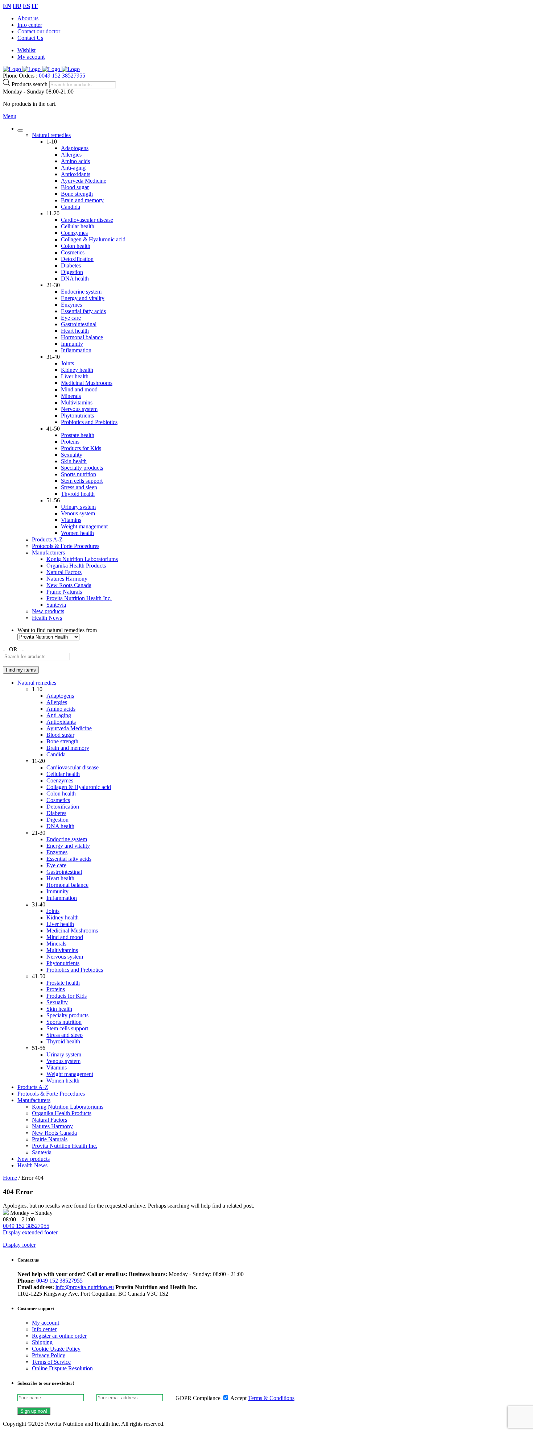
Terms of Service (51, 1362)
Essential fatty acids (83, 311)
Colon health (75, 246)
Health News (47, 618)
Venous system (78, 513)
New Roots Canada (68, 585)
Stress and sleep (79, 487)
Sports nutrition (78, 474)
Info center (29, 25)
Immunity (72, 344)
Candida (70, 207)
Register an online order (59, 1336)
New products (48, 611)
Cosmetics (72, 252)
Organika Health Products (76, 565)
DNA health (75, 278)
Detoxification (77, 259)
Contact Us (30, 38)
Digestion (72, 272)
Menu (9, 116)
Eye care (71, 318)
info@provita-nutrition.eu (84, 1287)
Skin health (74, 461)
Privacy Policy (48, 1355)
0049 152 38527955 (62, 75)
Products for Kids (81, 448)
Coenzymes (74, 233)
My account (31, 57)
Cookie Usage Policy (56, 1349)
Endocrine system (81, 291)
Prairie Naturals (64, 592)
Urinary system (78, 507)
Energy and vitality (82, 298)
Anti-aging (73, 168)
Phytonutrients (77, 415)
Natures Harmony (66, 579)
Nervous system (79, 409)
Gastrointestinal (78, 324)
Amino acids (75, 161)
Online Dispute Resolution (62, 1368)
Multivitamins (76, 402)
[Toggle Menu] (20, 130)
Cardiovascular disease (87, 220)
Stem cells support (82, 481)
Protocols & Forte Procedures (65, 546)
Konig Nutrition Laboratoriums (82, 559)
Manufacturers (48, 552)
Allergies (71, 154)
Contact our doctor (38, 31)
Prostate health (77, 435)
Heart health (75, 331)
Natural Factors (64, 572)
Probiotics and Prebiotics (89, 422)
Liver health (74, 376)
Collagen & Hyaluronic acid (93, 239)
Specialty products (82, 468)
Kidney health (77, 370)
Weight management (84, 526)
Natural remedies (51, 135)
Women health (77, 533)
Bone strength (77, 194)
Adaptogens (74, 148)
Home (10, 1178)
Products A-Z (47, 539)
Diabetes (71, 265)
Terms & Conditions (271, 1398)
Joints (67, 363)
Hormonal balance (82, 337)
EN (7, 6)
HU (17, 6)
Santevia (56, 605)
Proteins (70, 442)
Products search (30, 84)
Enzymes (71, 305)
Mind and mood (79, 389)
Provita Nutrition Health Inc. (79, 598)
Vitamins (71, 520)
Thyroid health (78, 494)
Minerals (71, 396)
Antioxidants (75, 174)
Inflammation (76, 350)
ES (26, 6)
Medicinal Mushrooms (86, 383)
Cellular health (77, 226)
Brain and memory (82, 200)
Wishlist (26, 50)
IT (35, 6)
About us (27, 18)
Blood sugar (75, 187)
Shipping (42, 1342)
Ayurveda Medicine (83, 181)
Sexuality (71, 455)
